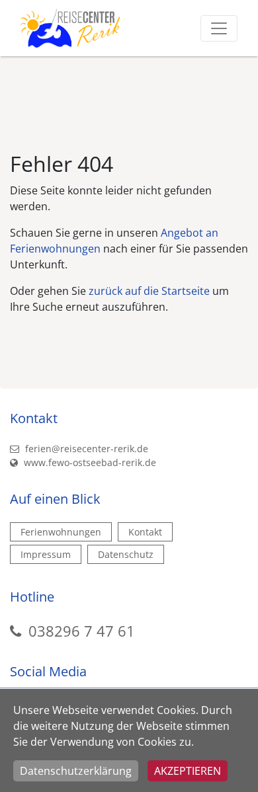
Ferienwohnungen (61, 532)
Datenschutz (125, 554)
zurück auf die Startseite (149, 291)
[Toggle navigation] (218, 28)
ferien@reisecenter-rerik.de (85, 448)
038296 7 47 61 (81, 631)
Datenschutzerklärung (76, 771)
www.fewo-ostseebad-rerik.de (88, 462)
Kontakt (145, 532)
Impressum (46, 554)
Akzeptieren (187, 771)
